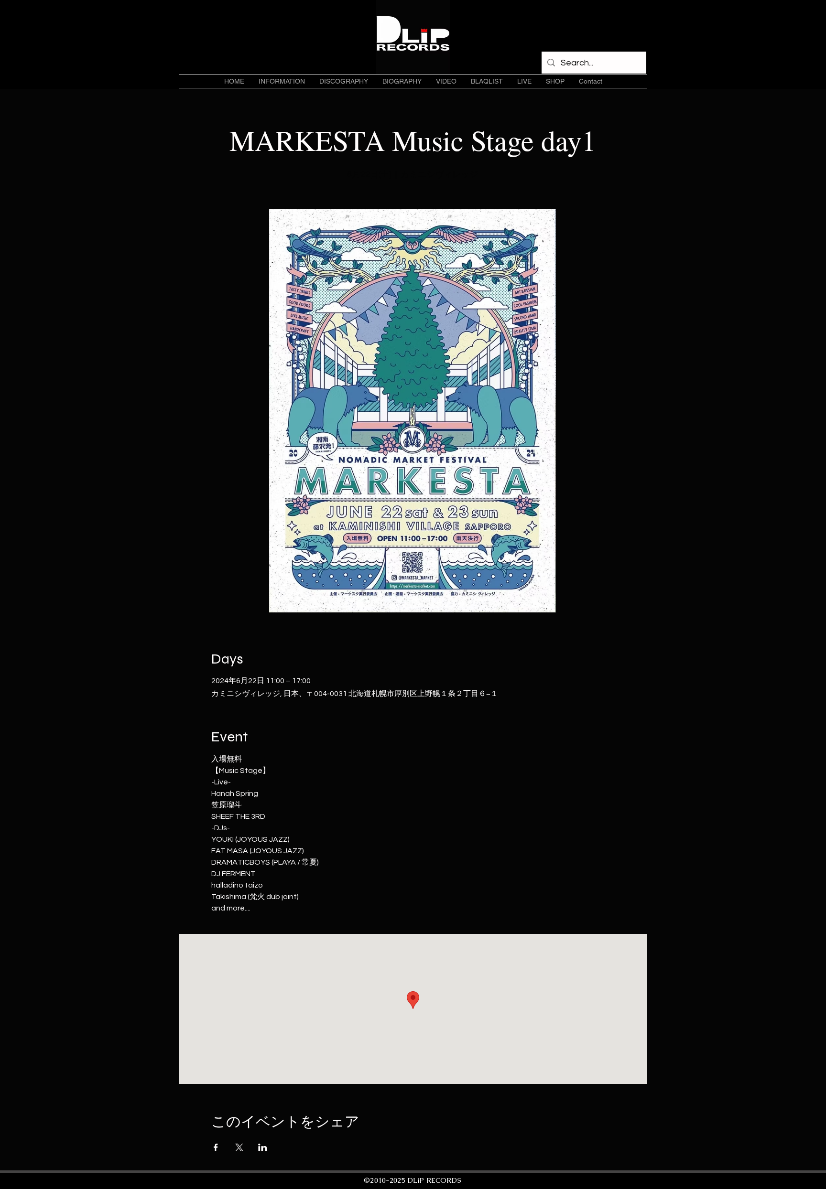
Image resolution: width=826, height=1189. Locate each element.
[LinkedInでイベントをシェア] (262, 1147)
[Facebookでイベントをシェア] (215, 1147)
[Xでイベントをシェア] (239, 1147)
